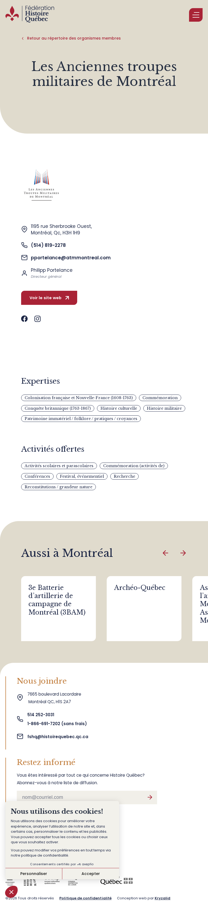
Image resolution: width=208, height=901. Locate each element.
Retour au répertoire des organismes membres (74, 38)
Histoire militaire (164, 408)
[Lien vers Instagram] (37, 319)
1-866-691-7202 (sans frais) (57, 723)
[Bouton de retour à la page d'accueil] (30, 15)
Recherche (124, 476)
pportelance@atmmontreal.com (71, 257)
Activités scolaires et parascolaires (59, 465)
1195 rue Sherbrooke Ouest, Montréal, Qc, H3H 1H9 (61, 229)
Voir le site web (45, 298)
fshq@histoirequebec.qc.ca (57, 736)
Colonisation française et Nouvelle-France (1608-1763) (79, 397)
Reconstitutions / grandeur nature (58, 487)
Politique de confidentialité (85, 898)
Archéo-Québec (139, 588)
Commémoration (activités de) (133, 465)
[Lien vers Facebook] (24, 319)
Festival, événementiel (82, 476)
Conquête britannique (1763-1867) (58, 408)
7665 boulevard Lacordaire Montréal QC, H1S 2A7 (54, 698)
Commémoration (160, 397)
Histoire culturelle (118, 408)
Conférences (37, 476)
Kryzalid (162, 898)
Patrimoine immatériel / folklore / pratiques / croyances (81, 418)
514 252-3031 (41, 715)
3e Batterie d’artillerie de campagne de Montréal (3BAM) (57, 600)
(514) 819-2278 (48, 245)
